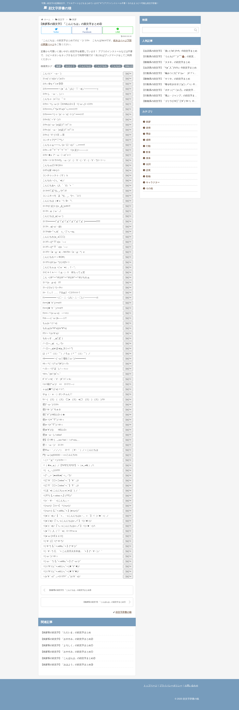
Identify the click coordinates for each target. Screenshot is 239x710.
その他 (149, 188)
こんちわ (116, 66)
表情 (148, 127)
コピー (128, 73)
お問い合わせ (191, 685)
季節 (148, 133)
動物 (148, 176)
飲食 (148, 152)
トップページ (150, 685)
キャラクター (153, 182)
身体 (148, 158)
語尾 (148, 170)
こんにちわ (101, 66)
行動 (148, 146)
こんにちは (85, 66)
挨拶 (58, 66)
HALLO (129, 66)
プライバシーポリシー (170, 685)
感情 (148, 140)
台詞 (148, 164)
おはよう (70, 66)
